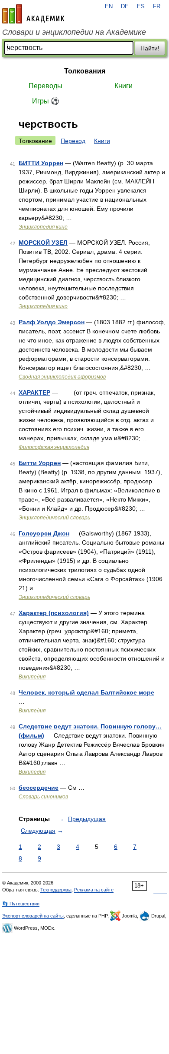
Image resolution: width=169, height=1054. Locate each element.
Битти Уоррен (40, 462)
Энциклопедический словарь (54, 518)
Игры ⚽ (45, 101)
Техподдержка (56, 889)
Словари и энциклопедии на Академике (74, 32)
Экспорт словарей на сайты (33, 915)
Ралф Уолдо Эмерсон (51, 322)
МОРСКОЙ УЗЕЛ (43, 242)
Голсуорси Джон (44, 533)
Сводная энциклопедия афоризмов (62, 377)
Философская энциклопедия (54, 447)
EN (109, 6)
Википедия (32, 677)
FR (156, 6)
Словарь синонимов (43, 797)
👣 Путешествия (20, 903)
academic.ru (33, 13)
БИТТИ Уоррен (41, 163)
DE (125, 6)
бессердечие (38, 787)
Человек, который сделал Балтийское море (86, 692)
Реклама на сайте (94, 889)
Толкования (84, 71)
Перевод (73, 140)
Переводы (45, 86)
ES (141, 6)
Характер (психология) (54, 612)
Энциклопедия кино (43, 227)
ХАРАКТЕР (34, 392)
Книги (123, 86)
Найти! (149, 48)
